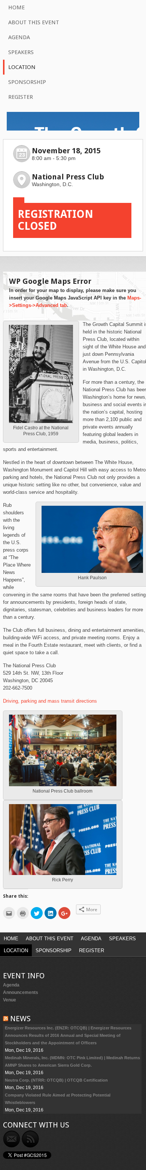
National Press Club (68, 177)
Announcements (20, 992)
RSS (30, 1139)
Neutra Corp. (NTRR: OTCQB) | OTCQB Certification (56, 1080)
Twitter (49, 1139)
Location (22, 67)
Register (20, 97)
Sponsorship (27, 82)
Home (16, 7)
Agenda (19, 37)
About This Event (33, 22)
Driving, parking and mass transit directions (50, 701)
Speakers (21, 52)
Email (11, 1139)
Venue (9, 1000)
